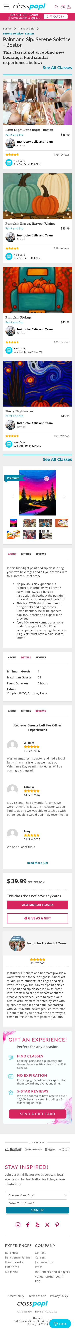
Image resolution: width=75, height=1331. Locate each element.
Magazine (11, 1272)
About (12, 554)
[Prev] (11, 493)
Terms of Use (37, 1296)
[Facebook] (27, 1224)
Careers (40, 1257)
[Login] (69, 6)
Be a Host (11, 1253)
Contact (40, 1253)
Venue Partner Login (49, 1276)
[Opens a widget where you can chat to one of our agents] (60, 1324)
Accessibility (16, 1296)
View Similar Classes (37, 905)
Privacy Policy (59, 1296)
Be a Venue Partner (18, 1257)
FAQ (38, 1281)
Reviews (40, 554)
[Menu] (6, 6)
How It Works (14, 1262)
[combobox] (37, 1195)
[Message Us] (63, 6)
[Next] (63, 493)
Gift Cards (12, 1267)
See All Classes (57, 67)
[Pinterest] (57, 1224)
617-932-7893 (50, 1311)
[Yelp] (37, 1224)
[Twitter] (47, 1224)
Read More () (37, 863)
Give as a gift (39, 918)
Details (26, 554)
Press (38, 1267)
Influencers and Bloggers (52, 1272)
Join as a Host (44, 1262)
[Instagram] (18, 1224)
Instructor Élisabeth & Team (46, 943)
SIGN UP (37, 1210)
